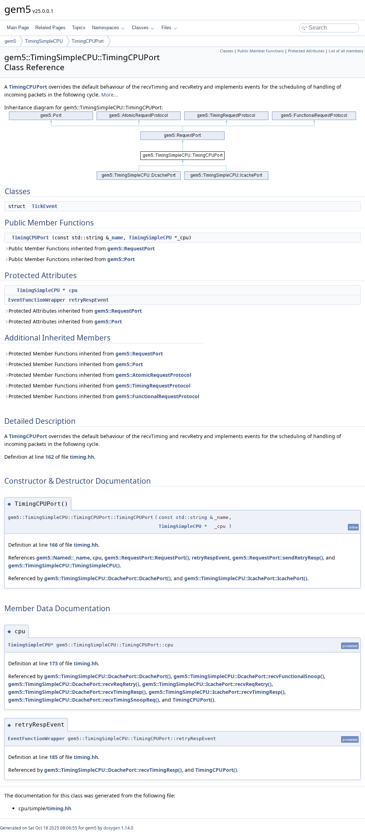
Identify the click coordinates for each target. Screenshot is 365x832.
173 (53, 663)
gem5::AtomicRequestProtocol (153, 374)
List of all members (346, 50)
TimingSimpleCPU (44, 41)
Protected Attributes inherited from (75, 310)
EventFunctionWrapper (36, 300)
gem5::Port (121, 259)
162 (49, 456)
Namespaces (105, 27)
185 (53, 757)
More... (109, 94)
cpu (73, 290)
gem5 (10, 41)
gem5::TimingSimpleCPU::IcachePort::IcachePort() (245, 578)
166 (53, 544)
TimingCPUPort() (193, 699)
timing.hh (82, 456)
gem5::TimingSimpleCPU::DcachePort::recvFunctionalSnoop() (249, 676)
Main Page (18, 27)
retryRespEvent (89, 300)
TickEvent (44, 206)
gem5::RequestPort (131, 248)
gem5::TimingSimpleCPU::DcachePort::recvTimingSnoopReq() (83, 699)
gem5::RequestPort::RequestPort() (146, 557)
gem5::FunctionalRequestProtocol (157, 396)
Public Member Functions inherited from (82, 248)
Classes (140, 27)
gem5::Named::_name (63, 557)
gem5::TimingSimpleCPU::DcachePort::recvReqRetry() (73, 684)
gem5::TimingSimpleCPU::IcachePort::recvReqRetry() (207, 684)
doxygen (111, 828)
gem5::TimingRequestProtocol (152, 385)
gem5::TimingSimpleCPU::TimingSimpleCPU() (64, 565)
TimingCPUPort (88, 41)
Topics (79, 27)
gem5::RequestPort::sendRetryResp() (277, 557)
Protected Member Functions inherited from (86, 353)
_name (116, 237)
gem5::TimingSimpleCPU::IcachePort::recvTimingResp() (216, 691)
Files (166, 27)
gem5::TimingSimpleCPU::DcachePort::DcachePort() (107, 578)
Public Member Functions (260, 50)
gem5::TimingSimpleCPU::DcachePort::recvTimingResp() (77, 691)
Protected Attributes (306, 50)
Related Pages (50, 27)
